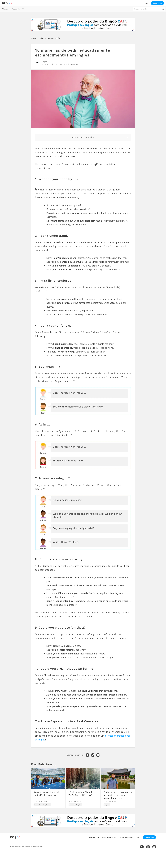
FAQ (137, 837)
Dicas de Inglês (54, 38)
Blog (42, 38)
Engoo (33, 38)
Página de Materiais (109, 837)
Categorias (16, 9)
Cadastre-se (157, 3)
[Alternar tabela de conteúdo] (83, 137)
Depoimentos (94, 837)
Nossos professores (126, 837)
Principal (5, 9)
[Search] (162, 9)
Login (146, 3)
